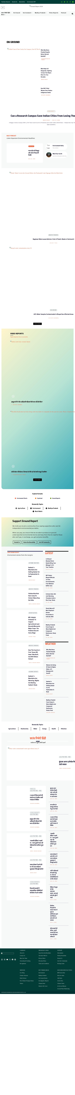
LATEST (49, 598)
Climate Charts (60, 1084)
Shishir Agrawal (46, 141)
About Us (22, 1054)
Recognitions (23, 1064)
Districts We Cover (43, 1087)
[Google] (15, 1060)
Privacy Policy (42, 1059)
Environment (37, 554)
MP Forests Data (61, 1073)
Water (35, 802)
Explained (39, 543)
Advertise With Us (43, 1056)
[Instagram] (67, 2)
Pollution (64, 802)
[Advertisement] (37, 27)
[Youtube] (73, 2)
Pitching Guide (60, 1064)
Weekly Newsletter (61, 1056)
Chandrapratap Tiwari (47, 65)
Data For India (60, 1076)
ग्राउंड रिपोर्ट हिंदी (38, 811)
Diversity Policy (42, 1062)
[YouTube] (7, 1060)
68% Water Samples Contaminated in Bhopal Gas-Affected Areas (53, 359)
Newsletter (22, 2)
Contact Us (22, 1056)
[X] (65, 2)
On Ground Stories (43, 1079)
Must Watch (38, 557)
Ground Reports (56, 543)
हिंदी (69, 830)
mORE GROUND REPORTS (13, 598)
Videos (21, 1084)
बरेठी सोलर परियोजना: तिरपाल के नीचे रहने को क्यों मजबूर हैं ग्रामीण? (29, 517)
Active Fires (60, 1081)
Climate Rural (42, 1084)
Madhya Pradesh (53, 280)
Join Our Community (62, 1062)
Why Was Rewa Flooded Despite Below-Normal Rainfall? (56, 63)
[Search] (72, 13)
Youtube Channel (5, 2)
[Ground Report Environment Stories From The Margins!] (38, 7)
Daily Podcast (23, 1079)
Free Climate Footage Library (27, 1081)
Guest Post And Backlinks (45, 1054)
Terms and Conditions (44, 1064)
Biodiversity (24, 802)
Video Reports (53, 13)
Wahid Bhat (44, 103)
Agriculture (21, 554)
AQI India (59, 1079)
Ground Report (50, 703)
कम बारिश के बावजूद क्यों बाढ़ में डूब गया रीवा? (61, 872)
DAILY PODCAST (11, 166)
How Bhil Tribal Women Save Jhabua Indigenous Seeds (56, 138)
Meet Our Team (23, 1059)
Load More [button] (37, 369)
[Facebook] (70, 2)
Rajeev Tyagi (53, 288)
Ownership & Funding (25, 1062)
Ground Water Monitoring (63, 1089)
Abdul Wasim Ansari (65, 737)
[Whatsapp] (62, 2)
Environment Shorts (22, 543)
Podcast (63, 13)
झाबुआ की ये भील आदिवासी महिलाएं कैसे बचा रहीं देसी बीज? (27, 447)
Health (54, 802)
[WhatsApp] (2, 1060)
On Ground (16, 13)
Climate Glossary (24, 1076)
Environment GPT (31, 2)
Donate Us (14, 2)
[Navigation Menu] (3, 7)
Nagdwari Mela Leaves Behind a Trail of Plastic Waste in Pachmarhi (53, 284)
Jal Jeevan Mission (61, 1087)
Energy (44, 802)
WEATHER (50, 660)
